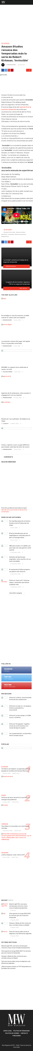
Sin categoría (5, 43)
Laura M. (6, 423)
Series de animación (20, 234)
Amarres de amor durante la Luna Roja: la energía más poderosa (15, 798)
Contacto (24, 1033)
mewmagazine (11, 64)
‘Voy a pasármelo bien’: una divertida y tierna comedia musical (20, 734)
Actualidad (4, 766)
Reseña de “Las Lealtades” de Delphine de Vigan (15, 420)
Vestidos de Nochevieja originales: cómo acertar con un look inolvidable (20, 559)
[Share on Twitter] (5, 70)
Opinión (3, 795)
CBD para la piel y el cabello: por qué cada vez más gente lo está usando (20, 548)
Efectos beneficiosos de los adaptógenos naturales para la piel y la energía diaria (19, 535)
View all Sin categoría (15, 593)
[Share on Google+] (9, 70)
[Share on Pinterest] (12, 70)
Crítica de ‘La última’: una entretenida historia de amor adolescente (20, 698)
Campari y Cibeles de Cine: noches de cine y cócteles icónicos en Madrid (20, 924)
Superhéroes (5, 236)
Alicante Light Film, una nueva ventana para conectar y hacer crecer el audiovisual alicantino (18, 906)
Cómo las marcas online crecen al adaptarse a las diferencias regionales (20, 932)
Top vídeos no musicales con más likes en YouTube (15, 827)
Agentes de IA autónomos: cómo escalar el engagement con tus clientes (16, 394)
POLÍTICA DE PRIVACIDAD (21, 1031)
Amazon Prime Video (9, 232)
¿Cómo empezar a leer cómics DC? (13, 855)
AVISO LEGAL (7, 1031)
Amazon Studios (21, 232)
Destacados (4, 852)
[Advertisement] (16, 24)
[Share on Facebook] (2, 70)
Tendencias (4, 823)
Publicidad (17, 1036)
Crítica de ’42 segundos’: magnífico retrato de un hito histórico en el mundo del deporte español (19, 726)
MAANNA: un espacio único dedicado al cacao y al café (14, 368)
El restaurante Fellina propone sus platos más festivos (19, 570)
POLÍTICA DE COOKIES (12, 1033)
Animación (5, 234)
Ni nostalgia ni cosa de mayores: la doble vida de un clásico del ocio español (15, 316)
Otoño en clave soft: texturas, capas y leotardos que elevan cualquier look (19, 582)
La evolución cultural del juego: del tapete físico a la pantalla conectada (15, 342)
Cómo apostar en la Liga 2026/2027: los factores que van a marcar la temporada (20, 915)
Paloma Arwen (7, 371)
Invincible (11, 234)
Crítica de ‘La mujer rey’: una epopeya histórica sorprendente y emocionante (20, 708)
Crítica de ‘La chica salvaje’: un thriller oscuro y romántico (20, 716)
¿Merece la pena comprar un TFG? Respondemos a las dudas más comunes (16, 967)
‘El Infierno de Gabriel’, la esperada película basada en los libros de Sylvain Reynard (15, 770)
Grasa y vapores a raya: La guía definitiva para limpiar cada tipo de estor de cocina (15, 446)
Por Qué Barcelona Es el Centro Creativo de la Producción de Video (19, 523)
